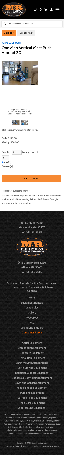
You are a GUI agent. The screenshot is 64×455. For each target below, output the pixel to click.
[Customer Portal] (51, 9)
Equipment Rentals (32, 302)
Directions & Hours (32, 327)
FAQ (32, 322)
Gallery (32, 312)
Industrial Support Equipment (32, 372)
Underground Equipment (32, 407)
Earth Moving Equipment (32, 367)
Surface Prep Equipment (32, 397)
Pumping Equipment (32, 392)
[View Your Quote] (46, 9)
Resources (32, 317)
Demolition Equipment (32, 357)
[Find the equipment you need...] (5, 24)
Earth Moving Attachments (32, 362)
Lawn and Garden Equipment (32, 382)
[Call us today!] (35, 9)
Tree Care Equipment (32, 402)
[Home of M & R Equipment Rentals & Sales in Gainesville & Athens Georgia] (14, 9)
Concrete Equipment (32, 352)
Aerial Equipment (11, 42)
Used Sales (32, 307)
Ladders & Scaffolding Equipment (32, 377)
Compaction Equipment (32, 347)
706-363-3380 (33, 271)
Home (32, 297)
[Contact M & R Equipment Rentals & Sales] (41, 9)
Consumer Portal (32, 332)
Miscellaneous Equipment (32, 387)
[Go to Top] (60, 451)
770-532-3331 (33, 231)
